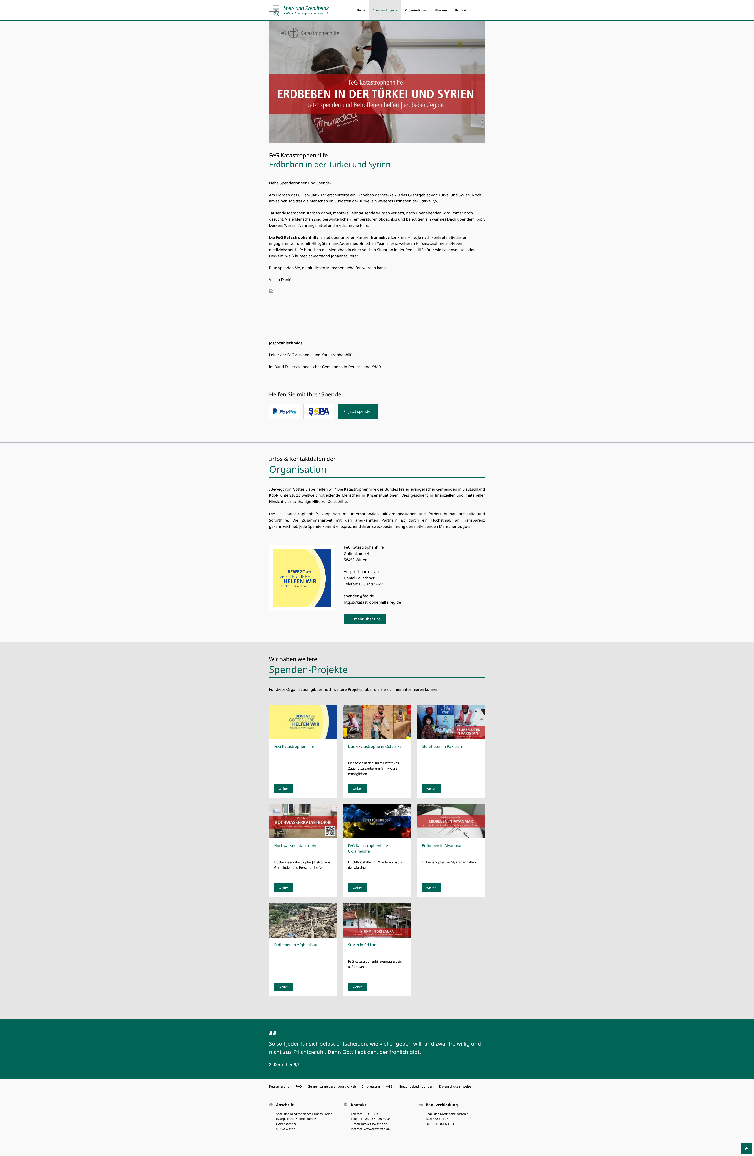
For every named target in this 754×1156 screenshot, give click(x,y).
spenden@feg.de (359, 596)
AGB (389, 1086)
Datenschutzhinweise (455, 1086)
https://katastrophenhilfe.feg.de (372, 602)
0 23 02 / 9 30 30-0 (376, 1114)
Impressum (371, 1086)
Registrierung (279, 1086)
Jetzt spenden (360, 411)
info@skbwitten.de (374, 1124)
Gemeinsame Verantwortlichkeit (332, 1086)
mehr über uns (367, 618)
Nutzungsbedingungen (415, 1086)
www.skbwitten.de (377, 1129)
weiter (283, 788)
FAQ (298, 1086)
